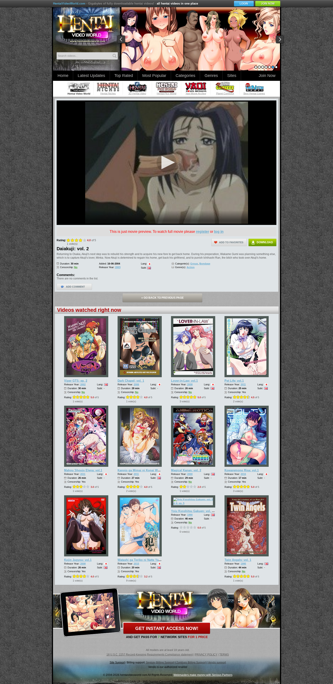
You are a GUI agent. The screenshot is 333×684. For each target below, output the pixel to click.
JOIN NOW (268, 3)
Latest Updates (91, 75)
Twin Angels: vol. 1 (237, 560)
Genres (211, 75)
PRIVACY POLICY (206, 654)
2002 (83, 384)
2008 (190, 384)
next (280, 39)
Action (191, 267)
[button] (166, 162)
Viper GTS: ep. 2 (75, 380)
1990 (190, 514)
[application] (166, 163)
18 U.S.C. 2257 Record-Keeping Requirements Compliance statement (149, 654)
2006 (136, 384)
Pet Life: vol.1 (234, 380)
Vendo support (217, 662)
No (75, 267)
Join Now (267, 75)
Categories (185, 75)
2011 (243, 384)
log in (219, 232)
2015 (136, 563)
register (202, 232)
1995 (243, 563)
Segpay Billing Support (160, 662)
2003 (118, 267)
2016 (243, 474)
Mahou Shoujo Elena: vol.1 (83, 470)
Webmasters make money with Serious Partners (203, 675)
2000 (190, 474)
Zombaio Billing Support (191, 662)
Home (63, 75)
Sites (231, 75)
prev (121, 39)
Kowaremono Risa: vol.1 (241, 470)
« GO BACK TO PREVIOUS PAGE (162, 297)
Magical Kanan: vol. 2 (186, 470)
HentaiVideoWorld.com (69, 3)
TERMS (224, 654)
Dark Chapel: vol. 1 (131, 380)
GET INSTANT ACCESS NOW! (166, 628)
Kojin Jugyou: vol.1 (78, 560)
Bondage (204, 263)
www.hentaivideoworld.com (85, 29)
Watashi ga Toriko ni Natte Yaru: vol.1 (144, 560)
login (244, 3)
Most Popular (154, 75)
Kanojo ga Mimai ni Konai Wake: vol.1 (144, 470)
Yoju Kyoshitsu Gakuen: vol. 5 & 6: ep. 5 (199, 511)
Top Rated (123, 75)
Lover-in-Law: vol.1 (184, 380)
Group (194, 263)
